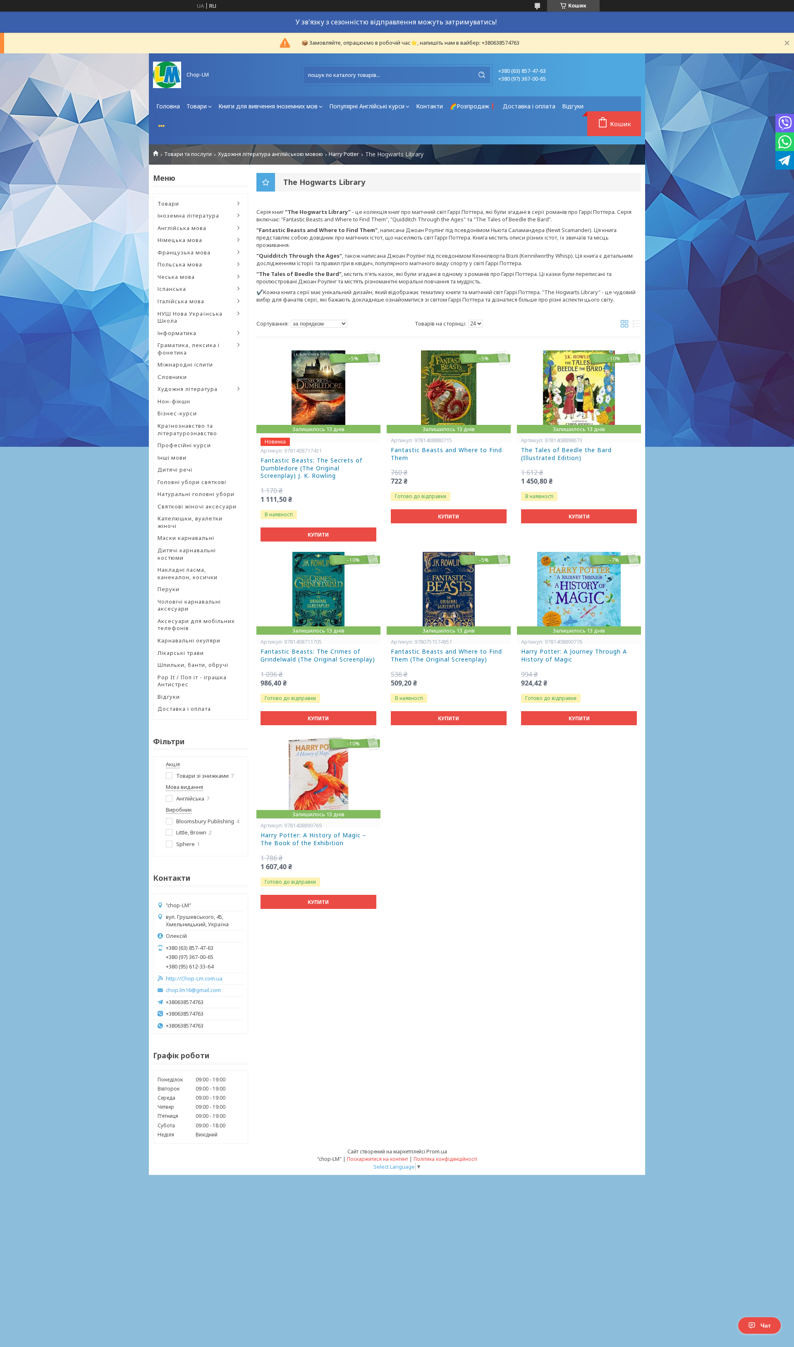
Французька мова (184, 252)
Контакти (429, 106)
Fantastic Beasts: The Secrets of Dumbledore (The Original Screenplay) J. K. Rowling (311, 468)
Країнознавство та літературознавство (187, 429)
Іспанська (172, 288)
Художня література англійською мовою (270, 154)
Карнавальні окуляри (189, 640)
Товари (197, 106)
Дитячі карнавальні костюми (187, 553)
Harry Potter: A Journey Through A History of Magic (574, 655)
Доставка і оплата (529, 106)
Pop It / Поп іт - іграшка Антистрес (192, 681)
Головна (168, 106)
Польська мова (180, 264)
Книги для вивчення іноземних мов (268, 106)
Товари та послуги (188, 154)
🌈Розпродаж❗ (473, 106)
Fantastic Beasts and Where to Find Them (446, 454)
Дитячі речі (175, 469)
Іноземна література (188, 215)
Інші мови (172, 457)
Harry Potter (344, 154)
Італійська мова (181, 301)
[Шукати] (482, 75)
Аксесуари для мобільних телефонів (196, 624)
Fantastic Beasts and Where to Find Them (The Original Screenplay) (446, 655)
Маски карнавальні (186, 538)
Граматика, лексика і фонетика (189, 348)
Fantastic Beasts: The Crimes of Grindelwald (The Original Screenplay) (318, 655)
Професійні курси (184, 445)
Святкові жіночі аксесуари (197, 506)
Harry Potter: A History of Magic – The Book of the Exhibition (313, 839)
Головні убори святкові (192, 482)
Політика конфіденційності (445, 1158)
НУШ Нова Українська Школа (190, 317)
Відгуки (573, 106)
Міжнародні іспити (185, 364)
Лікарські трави (181, 653)
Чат (766, 1325)
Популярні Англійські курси (366, 106)
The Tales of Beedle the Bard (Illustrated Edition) (566, 454)
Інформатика (177, 333)
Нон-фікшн (174, 401)
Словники (172, 377)
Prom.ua (436, 1151)
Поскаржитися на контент (377, 1158)
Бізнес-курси (177, 413)
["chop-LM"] (167, 75)
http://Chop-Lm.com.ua (194, 978)
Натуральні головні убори (196, 494)
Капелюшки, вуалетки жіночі (190, 522)
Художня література (188, 389)
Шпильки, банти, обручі (193, 665)
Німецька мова (180, 240)
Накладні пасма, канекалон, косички (188, 573)
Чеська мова (176, 276)
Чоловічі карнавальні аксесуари (189, 605)
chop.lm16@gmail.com (193, 990)
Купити (318, 534)
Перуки (168, 589)
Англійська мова (182, 228)
